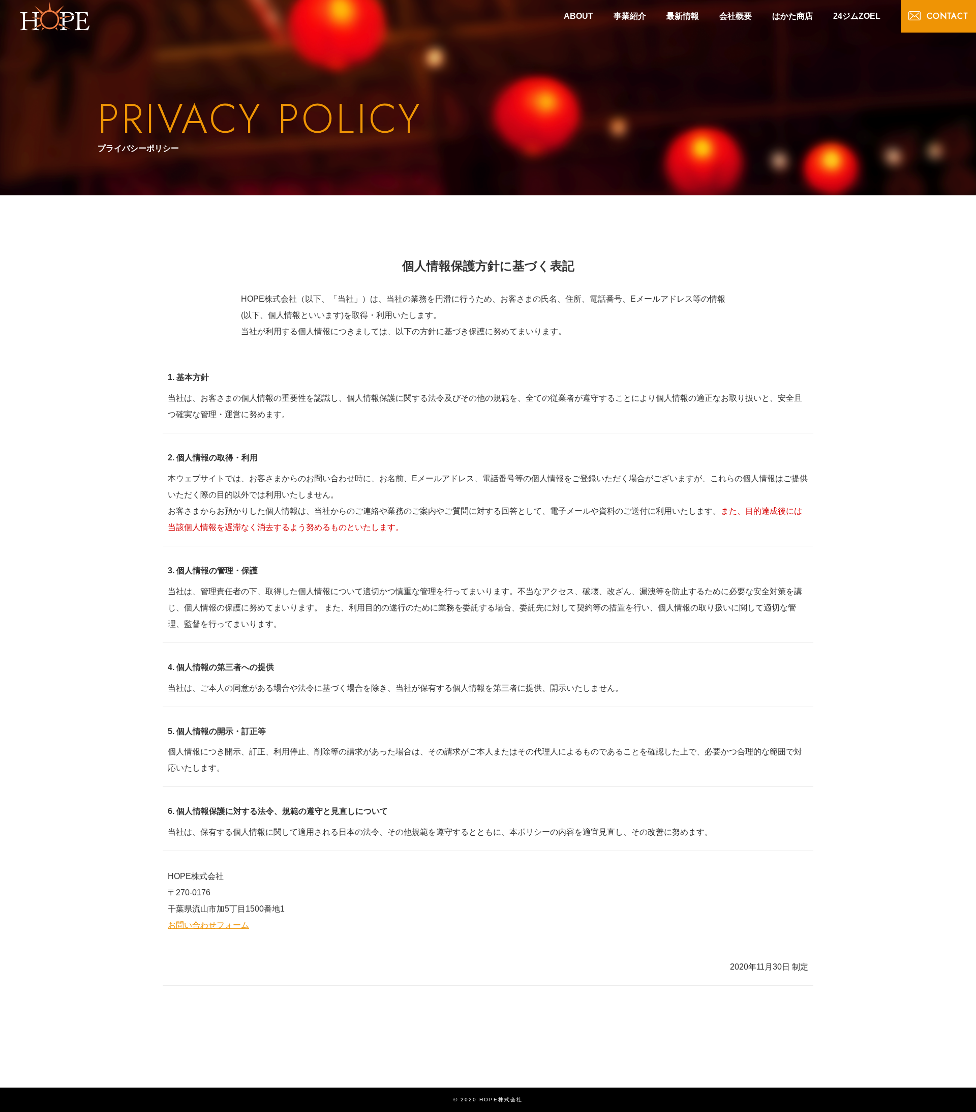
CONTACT (947, 16)
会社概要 (735, 16)
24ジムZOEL (856, 16)
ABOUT (578, 16)
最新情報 (682, 16)
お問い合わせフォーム (208, 925)
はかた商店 (792, 16)
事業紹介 (630, 16)
